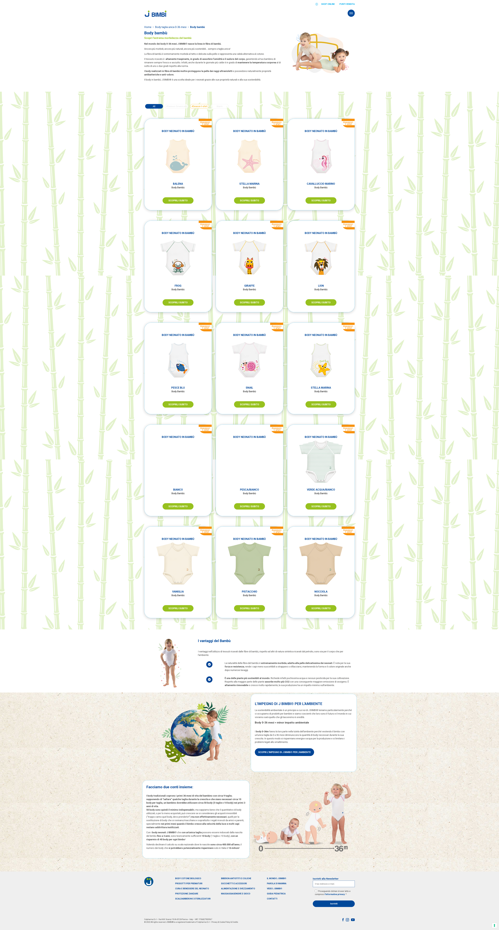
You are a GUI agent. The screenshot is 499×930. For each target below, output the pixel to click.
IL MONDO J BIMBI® (276, 878)
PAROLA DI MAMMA (276, 883)
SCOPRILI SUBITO (178, 200)
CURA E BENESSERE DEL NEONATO (192, 888)
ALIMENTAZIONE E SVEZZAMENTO (238, 888)
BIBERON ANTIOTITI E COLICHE (236, 878)
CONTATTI (272, 898)
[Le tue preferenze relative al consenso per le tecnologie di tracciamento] (494, 925)
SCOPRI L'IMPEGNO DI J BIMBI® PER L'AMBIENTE (284, 752)
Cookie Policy (224, 922)
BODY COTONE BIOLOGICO (188, 878)
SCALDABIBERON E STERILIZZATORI (193, 898)
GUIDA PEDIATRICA (276, 893)
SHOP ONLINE (328, 4)
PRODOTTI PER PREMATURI (188, 883)
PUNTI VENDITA (347, 4)
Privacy (215, 922)
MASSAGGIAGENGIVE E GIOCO (235, 893)
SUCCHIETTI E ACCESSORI (234, 883)
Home (147, 27)
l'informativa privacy (335, 894)
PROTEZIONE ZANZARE (186, 893)
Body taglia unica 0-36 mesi (170, 27)
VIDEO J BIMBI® (274, 888)
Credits (235, 922)
